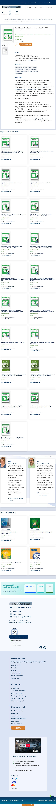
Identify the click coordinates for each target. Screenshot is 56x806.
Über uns (14, 670)
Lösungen (35, 67)
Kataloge (41, 2)
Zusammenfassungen (32, 2)
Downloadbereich (17, 675)
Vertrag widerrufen (18, 728)
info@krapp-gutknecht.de (40, 119)
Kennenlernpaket (48, 2)
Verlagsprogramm (17, 698)
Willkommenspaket (17, 701)
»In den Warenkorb (6, 159)
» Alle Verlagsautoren (50, 456)
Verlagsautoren (16, 673)
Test (31, 71)
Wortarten (35, 71)
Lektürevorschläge (17, 693)
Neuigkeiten (23, 2)
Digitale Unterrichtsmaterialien (18, 19)
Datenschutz (18, 800)
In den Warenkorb (26, 44)
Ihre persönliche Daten (18, 718)
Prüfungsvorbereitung (18, 696)
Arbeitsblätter (19, 67)
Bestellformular (16, 724)
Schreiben (26, 69)
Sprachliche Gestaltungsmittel (22, 71)
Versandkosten (11, 157)
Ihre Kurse (14, 713)
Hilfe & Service (16, 665)
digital (30, 67)
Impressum (4, 800)
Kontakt (14, 668)
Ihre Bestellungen (17, 711)
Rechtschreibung (19, 69)
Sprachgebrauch (33, 69)
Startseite (7, 19)
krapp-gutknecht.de (32, 60)
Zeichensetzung (19, 73)
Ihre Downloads (16, 716)
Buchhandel (15, 721)
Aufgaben (25, 67)
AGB (39, 661)
